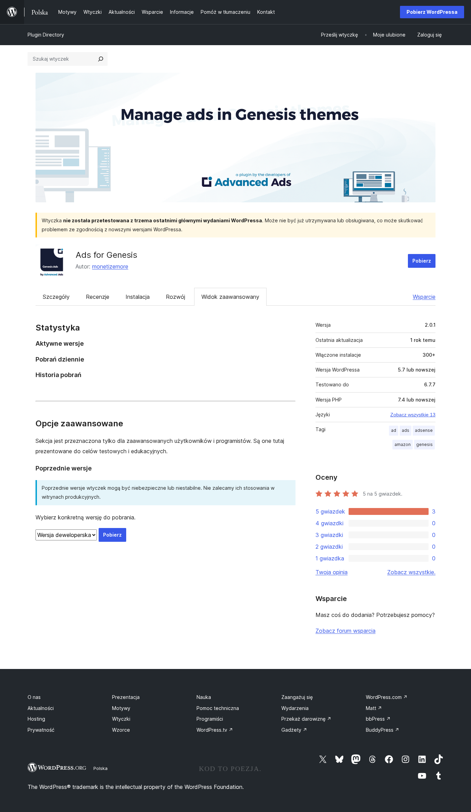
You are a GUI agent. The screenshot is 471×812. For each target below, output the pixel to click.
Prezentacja (126, 697)
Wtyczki (121, 719)
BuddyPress (382, 730)
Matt (374, 708)
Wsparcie (424, 296)
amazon (402, 444)
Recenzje (97, 296)
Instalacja (138, 296)
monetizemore (110, 266)
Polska (100, 768)
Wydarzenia (295, 708)
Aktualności (41, 708)
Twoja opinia (331, 572)
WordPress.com (387, 697)
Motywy (121, 708)
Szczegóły (56, 296)
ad (393, 430)
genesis (424, 444)
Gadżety (294, 730)
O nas (34, 697)
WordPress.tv (215, 730)
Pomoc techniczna (218, 708)
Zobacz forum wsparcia (345, 630)
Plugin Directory (46, 35)
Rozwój (175, 296)
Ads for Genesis (106, 255)
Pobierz (421, 261)
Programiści (210, 719)
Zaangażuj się (297, 697)
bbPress (378, 719)
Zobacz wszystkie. (411, 572)
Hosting (36, 719)
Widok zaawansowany (230, 296)
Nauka (204, 697)
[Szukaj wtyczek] (101, 59)
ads (405, 430)
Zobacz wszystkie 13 (412, 414)
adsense (424, 430)
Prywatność (41, 730)
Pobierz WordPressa (432, 12)
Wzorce (121, 730)
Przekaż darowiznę (306, 719)
